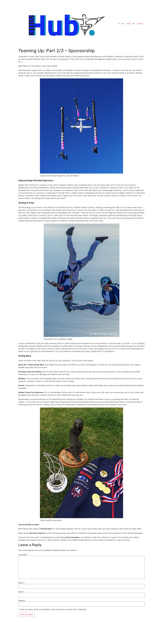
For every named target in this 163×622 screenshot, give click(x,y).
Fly (119, 23)
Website (21, 600)
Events (140, 23)
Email (21, 592)
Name (21, 583)
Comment (23, 555)
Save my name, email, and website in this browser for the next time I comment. (53, 609)
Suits (129, 23)
